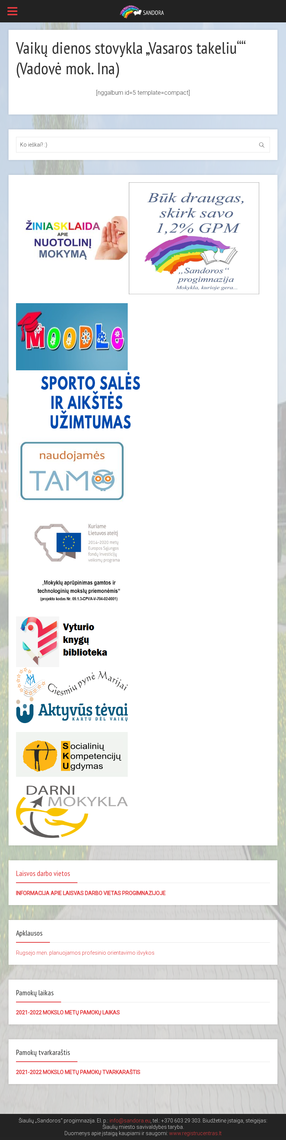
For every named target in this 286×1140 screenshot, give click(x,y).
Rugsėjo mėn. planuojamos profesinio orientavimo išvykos (85, 953)
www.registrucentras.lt (195, 1133)
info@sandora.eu (129, 1121)
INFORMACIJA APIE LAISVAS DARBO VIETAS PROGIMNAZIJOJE (91, 893)
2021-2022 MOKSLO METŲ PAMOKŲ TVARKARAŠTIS (78, 1072)
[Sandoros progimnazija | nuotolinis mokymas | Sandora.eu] (143, 11)
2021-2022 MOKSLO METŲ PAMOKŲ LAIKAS (68, 1012)
